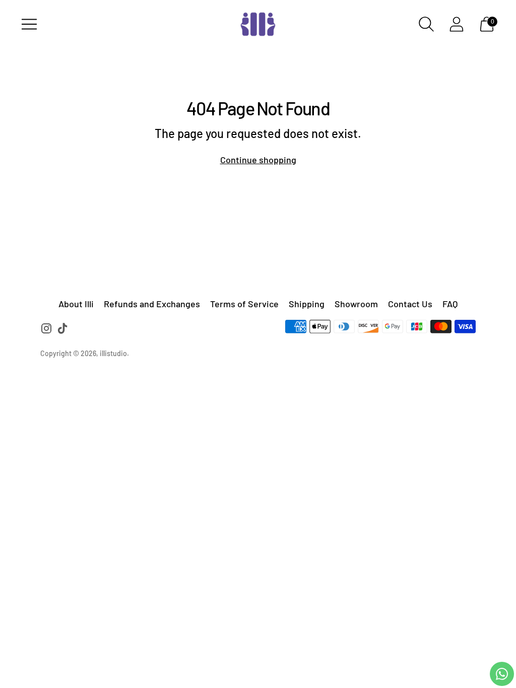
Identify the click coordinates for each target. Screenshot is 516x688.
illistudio (113, 353)
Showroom (356, 303)
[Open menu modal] (29, 24)
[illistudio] (258, 24)
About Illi (76, 303)
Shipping (307, 303)
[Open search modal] (426, 24)
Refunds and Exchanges (152, 303)
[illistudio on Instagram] (46, 330)
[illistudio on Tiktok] (62, 330)
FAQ (450, 303)
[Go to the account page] (456, 24)
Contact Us (410, 303)
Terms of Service (244, 303)
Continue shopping (258, 159)
